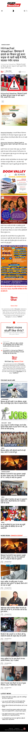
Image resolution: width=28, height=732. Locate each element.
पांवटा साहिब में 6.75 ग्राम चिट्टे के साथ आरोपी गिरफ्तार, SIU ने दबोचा (13, 659)
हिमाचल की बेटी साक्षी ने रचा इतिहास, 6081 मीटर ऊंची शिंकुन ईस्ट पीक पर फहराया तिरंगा (14, 402)
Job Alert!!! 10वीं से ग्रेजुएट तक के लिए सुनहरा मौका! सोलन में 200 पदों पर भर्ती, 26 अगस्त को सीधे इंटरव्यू (14, 427)
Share (2, 76)
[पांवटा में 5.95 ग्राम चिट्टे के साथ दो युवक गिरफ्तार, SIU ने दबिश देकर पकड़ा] (14, 673)
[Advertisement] (14, 27)
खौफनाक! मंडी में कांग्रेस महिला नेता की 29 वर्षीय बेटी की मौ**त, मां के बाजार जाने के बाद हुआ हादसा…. (14, 610)
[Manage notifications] (24, 729)
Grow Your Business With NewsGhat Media (14, 729)
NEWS (9, 422)
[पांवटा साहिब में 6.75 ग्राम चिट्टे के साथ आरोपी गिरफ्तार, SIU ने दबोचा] (14, 649)
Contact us (17, 728)
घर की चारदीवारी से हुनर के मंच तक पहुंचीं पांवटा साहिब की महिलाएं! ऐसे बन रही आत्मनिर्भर (13, 526)
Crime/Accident (5, 471)
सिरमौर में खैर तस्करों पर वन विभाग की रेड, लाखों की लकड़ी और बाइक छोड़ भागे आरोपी (13, 635)
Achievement (5, 399)
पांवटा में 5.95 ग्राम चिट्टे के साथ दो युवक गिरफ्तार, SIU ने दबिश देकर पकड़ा (13, 684)
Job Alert (4, 422)
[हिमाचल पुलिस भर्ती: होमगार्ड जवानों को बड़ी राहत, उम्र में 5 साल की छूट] (14, 439)
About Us (11, 728)
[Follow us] (24, 10)
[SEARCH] (26, 11)
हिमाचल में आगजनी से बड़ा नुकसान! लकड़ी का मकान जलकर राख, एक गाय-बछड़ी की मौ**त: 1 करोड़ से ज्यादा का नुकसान (13, 475)
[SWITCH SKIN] (13, 10)
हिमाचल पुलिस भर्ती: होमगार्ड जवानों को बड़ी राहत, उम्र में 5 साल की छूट (13, 451)
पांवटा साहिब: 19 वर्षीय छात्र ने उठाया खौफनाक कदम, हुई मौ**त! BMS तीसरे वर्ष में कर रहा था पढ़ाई (14, 583)
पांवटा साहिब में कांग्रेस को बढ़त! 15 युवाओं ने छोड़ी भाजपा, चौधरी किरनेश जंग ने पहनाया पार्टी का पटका (14, 501)
